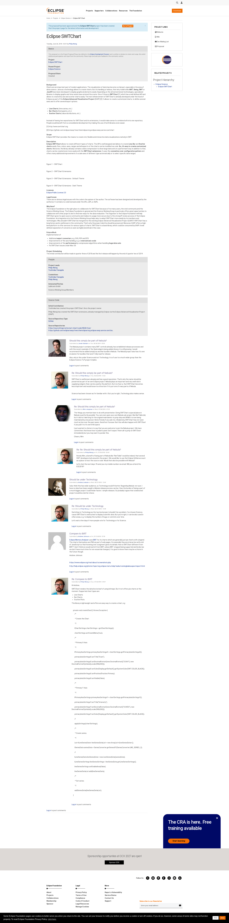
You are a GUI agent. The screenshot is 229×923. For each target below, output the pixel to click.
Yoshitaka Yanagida (56, 270)
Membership (51, 901)
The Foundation (135, 11)
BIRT (95, 540)
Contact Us (109, 898)
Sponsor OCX (114, 862)
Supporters (99, 11)
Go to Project (128, 26)
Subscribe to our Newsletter (151, 901)
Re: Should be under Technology (87, 506)
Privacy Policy (81, 892)
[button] (145, 25)
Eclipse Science (66, 18)
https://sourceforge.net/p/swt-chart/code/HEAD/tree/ (69, 328)
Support (108, 901)
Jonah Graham (83, 343)
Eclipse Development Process (99, 54)
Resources (123, 11)
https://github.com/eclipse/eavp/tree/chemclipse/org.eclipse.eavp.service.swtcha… (81, 330)
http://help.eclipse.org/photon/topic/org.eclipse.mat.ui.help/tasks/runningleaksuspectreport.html (107, 566)
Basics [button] (51, 49)
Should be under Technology (83, 479)
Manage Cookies (82, 907)
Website (160, 32)
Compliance (80, 898)
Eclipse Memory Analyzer (79, 540)
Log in (71, 366)
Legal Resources (82, 904)
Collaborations (111, 11)
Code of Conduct (82, 901)
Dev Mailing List (163, 42)
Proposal (160, 46)
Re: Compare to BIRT (82, 579)
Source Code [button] (53, 300)
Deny (215, 918)
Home (48, 18)
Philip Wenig (73, 44)
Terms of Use (81, 895)
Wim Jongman (87, 409)
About (49, 892)
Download (177, 11)
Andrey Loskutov (83, 482)
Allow (222, 918)
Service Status (110, 895)
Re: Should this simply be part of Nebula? (92, 373)
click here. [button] (52, 919)
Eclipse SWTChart (87, 26)
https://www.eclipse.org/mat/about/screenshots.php (90, 562)
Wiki (158, 37)
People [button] (51, 259)
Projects (89, 11)
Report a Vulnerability (113, 892)
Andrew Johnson (83, 536)
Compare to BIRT (77, 533)
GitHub (51, 321)
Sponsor (50, 904)
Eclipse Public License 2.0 (56, 193)
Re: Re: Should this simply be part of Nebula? (98, 449)
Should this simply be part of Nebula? (88, 340)
